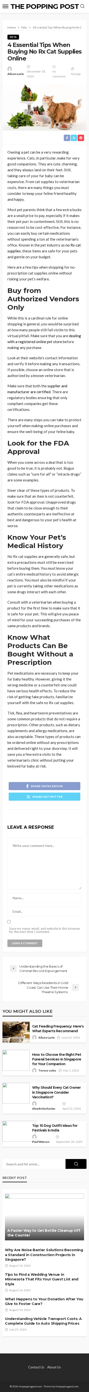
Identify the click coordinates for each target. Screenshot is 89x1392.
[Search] (82, 6)
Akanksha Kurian (43, 1108)
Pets (13, 37)
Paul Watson (40, 1142)
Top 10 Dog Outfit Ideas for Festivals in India (54, 1128)
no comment (59, 74)
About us (54, 1367)
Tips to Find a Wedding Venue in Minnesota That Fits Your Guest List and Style (41, 1279)
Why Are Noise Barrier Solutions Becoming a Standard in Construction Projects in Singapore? (44, 1255)
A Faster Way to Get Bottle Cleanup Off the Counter (43, 1233)
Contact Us (36, 1367)
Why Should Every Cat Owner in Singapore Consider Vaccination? (56, 1092)
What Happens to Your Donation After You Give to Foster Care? (44, 1301)
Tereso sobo (47, 1070)
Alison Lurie (15, 74)
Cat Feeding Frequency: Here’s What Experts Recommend (58, 1028)
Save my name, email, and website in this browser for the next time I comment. (44, 930)
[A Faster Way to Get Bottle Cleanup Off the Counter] (44, 1217)
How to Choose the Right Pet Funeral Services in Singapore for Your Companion (56, 1059)
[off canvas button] (5, 6)
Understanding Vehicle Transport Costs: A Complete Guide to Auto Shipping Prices (43, 1321)
